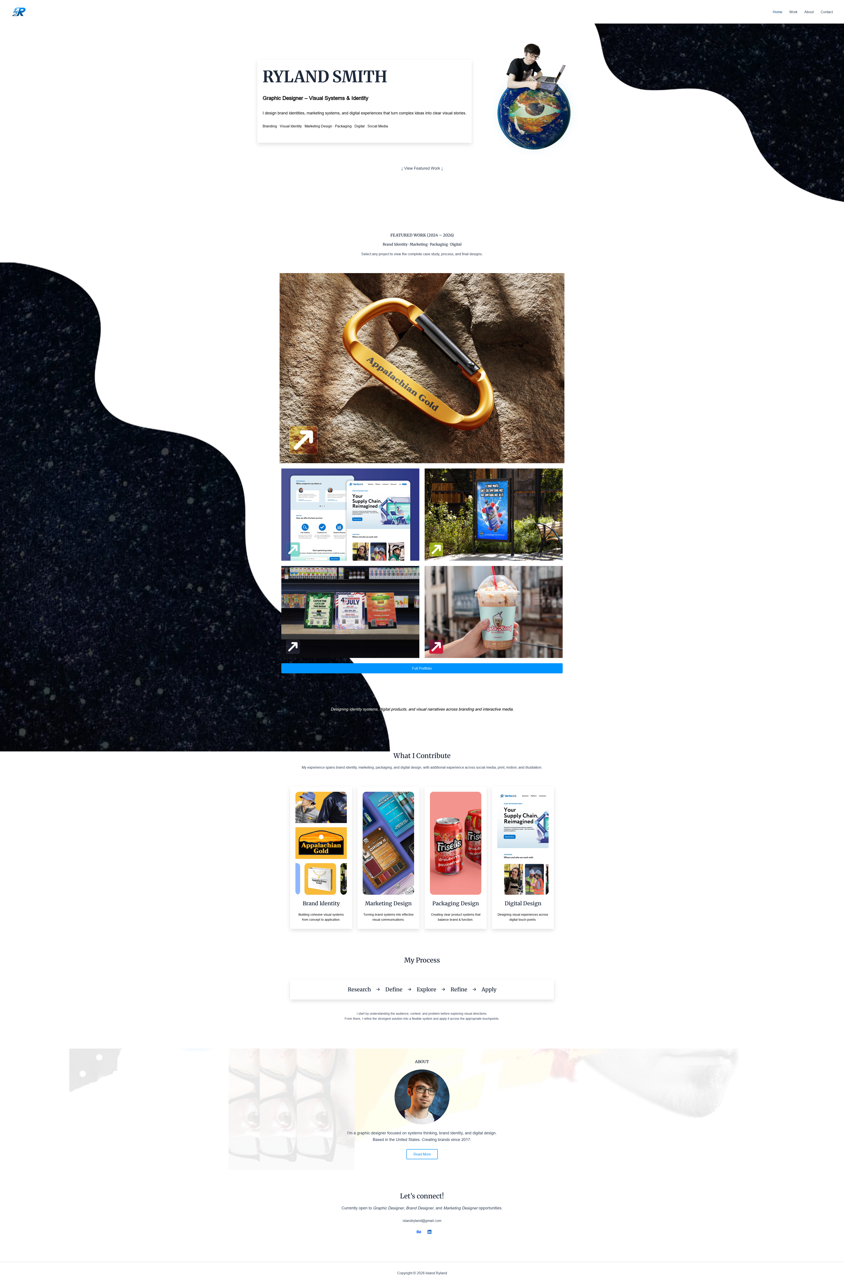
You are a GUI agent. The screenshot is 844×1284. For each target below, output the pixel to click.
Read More (422, 1154)
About (809, 12)
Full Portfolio (422, 668)
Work (793, 12)
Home (777, 12)
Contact (827, 12)
